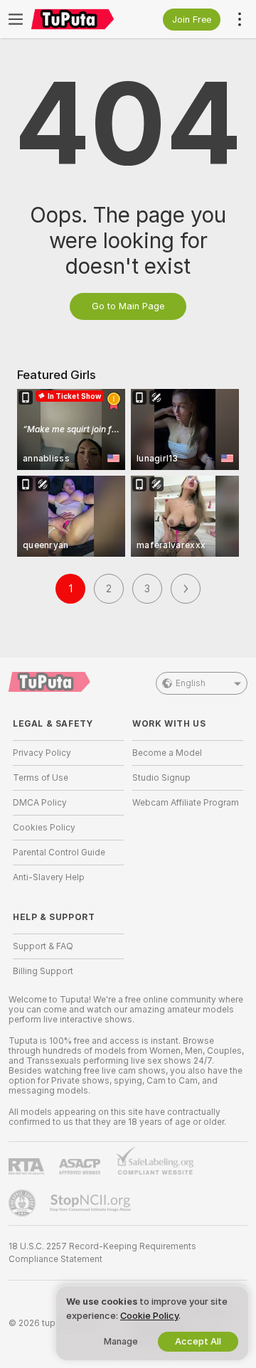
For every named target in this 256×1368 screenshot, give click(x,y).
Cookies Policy (44, 828)
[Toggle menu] (15, 19)
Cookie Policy (149, 1315)
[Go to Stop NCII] (92, 1203)
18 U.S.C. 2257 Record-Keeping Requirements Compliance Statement (102, 1252)
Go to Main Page (128, 306)
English (191, 683)
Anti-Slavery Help (49, 877)
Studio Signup (161, 778)
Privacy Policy (42, 753)
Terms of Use (40, 778)
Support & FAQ (43, 946)
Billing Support (43, 971)
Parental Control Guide (59, 852)
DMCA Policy (40, 803)
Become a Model (167, 753)
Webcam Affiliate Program (185, 803)
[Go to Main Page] (79, 19)
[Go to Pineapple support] (23, 1203)
